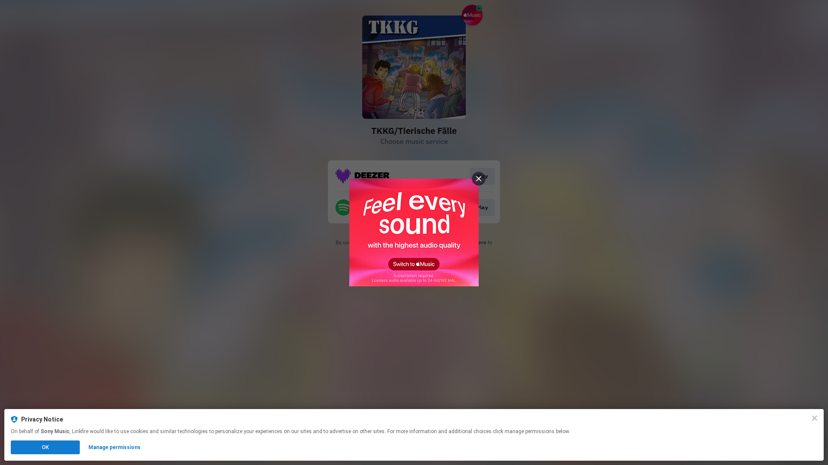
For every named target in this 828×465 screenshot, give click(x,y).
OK (45, 447)
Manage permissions (114, 447)
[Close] (815, 418)
